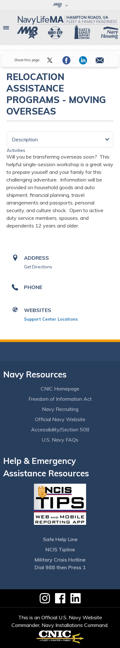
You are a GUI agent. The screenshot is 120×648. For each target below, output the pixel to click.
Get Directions (38, 266)
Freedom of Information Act (60, 399)
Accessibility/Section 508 (60, 429)
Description (25, 139)
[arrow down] (60, 5)
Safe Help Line (60, 539)
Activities (16, 150)
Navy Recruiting (60, 409)
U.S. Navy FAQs (60, 439)
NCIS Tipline (60, 549)
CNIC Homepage (60, 388)
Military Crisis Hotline (60, 559)
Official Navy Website (60, 419)
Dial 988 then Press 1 (60, 567)
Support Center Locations (51, 319)
